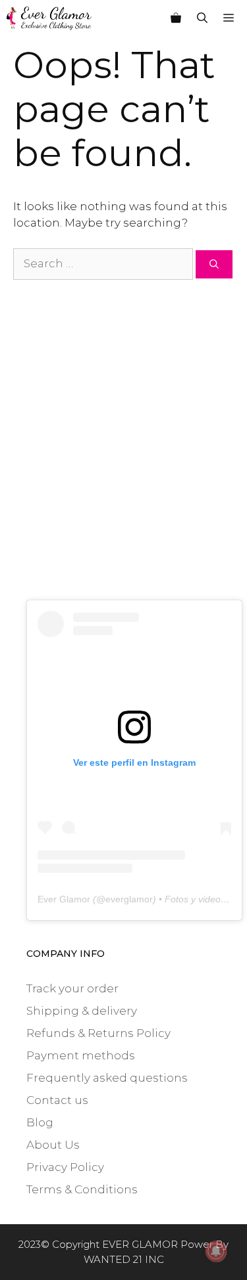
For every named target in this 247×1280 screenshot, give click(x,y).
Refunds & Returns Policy (98, 1033)
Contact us (57, 1100)
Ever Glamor (64, 899)
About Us (53, 1144)
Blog (39, 1122)
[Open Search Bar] (202, 18)
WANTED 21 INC (124, 1259)
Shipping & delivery (81, 1010)
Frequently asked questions (107, 1077)
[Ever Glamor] (49, 18)
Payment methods (80, 1055)
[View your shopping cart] (176, 18)
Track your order (72, 988)
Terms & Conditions (82, 1189)
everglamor (129, 899)
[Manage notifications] (216, 1251)
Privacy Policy (65, 1167)
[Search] (214, 264)
